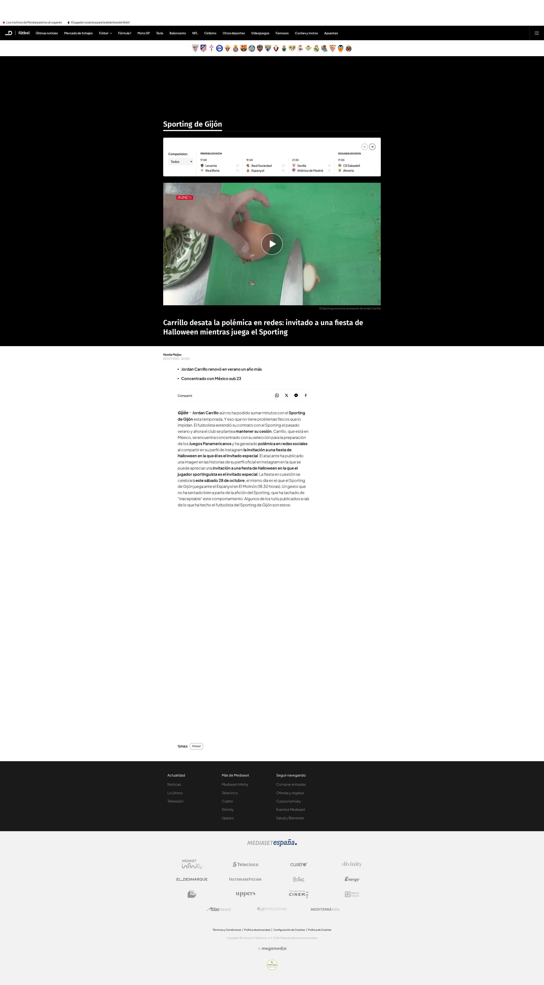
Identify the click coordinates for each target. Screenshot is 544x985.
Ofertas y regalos (290, 793)
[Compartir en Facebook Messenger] (296, 396)
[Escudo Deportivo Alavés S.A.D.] (219, 48)
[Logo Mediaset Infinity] (192, 864)
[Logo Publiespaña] (272, 909)
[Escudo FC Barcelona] (243, 48)
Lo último (175, 793)
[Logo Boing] (299, 879)
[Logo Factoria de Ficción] (245, 879)
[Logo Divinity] (352, 864)
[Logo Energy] (352, 879)
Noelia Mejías (172, 354)
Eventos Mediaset (290, 809)
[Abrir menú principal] (537, 33)
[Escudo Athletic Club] (195, 48)
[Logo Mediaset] (272, 845)
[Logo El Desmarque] (192, 879)
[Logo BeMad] (192, 894)
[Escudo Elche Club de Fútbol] (227, 48)
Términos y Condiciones (227, 929)
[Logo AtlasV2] (218, 909)
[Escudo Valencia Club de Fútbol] (340, 48)
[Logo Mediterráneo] (325, 909)
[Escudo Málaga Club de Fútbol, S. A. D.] (268, 48)
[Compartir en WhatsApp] (277, 396)
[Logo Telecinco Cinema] (299, 894)
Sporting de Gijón (192, 124)
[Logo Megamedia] (274, 948)
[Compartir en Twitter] (286, 396)
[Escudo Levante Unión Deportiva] (260, 48)
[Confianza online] (272, 968)
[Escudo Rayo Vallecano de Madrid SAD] (292, 48)
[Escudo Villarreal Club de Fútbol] (348, 48)
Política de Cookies (319, 929)
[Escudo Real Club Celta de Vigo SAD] (211, 48)
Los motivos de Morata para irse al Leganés (34, 22)
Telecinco (230, 793)
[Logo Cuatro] (298, 864)
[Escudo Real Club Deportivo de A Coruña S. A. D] (300, 48)
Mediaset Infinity (235, 784)
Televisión (175, 801)
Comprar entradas (291, 784)
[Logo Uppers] (245, 894)
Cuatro (227, 801)
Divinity (228, 809)
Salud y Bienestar (290, 818)
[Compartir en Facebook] (305, 396)
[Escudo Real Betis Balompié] (308, 48)
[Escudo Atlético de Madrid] (203, 48)
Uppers (228, 818)
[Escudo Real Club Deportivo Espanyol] (235, 48)
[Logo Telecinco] (245, 864)
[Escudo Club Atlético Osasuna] (276, 48)
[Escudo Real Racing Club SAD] (284, 48)
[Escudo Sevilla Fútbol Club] (332, 48)
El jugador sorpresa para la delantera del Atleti (100, 22)
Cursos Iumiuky (288, 801)
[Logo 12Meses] (352, 894)
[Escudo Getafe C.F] (251, 48)
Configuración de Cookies (289, 929)
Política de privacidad (257, 929)
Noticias (174, 784)
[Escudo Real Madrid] (316, 48)
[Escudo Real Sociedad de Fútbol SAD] (324, 48)
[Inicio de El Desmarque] (8, 33)
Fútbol (24, 33)
